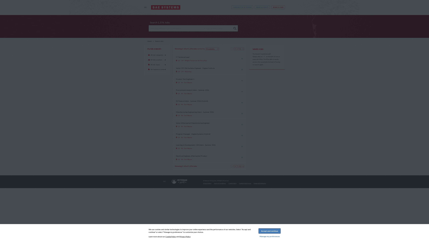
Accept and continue (269, 231)
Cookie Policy (170, 237)
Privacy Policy (185, 237)
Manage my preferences (270, 236)
